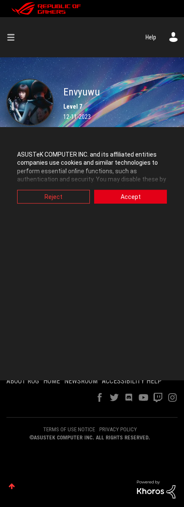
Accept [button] (131, 196)
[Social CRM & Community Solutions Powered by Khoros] (156, 489)
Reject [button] (53, 196)
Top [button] (12, 486)
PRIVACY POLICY (118, 429)
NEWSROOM (81, 381)
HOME (51, 381)
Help (150, 37)
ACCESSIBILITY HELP (132, 381)
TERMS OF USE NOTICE (69, 429)
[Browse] (14, 37)
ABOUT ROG (22, 381)
